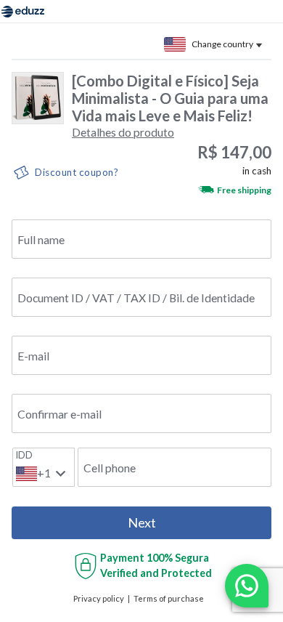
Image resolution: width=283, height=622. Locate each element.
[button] (123, 132)
